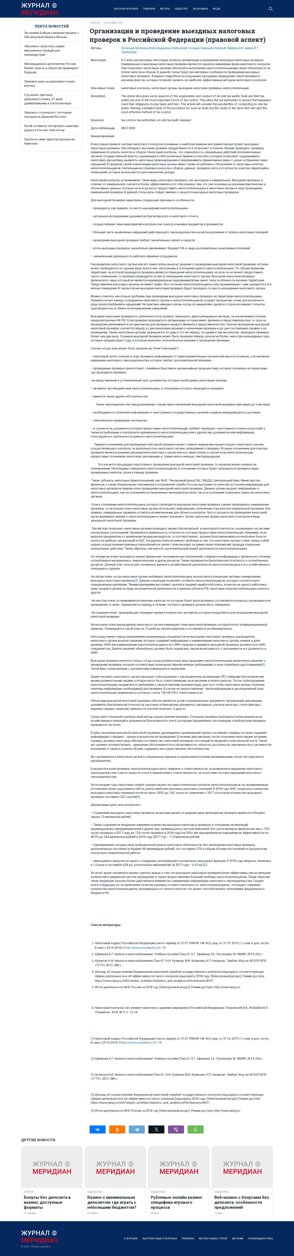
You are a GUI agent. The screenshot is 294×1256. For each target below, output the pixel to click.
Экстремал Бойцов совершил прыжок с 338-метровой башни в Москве (51, 35)
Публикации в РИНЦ (260, 1238)
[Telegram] (137, 1129)
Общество (181, 8)
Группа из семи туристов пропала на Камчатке (49, 141)
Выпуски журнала (126, 8)
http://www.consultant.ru (141, 948)
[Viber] (176, 1129)
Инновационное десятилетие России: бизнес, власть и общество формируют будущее (51, 68)
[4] (138, 797)
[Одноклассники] (117, 1129)
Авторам (237, 1238)
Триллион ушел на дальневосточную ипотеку (49, 83)
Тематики (149, 8)
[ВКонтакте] (98, 1129)
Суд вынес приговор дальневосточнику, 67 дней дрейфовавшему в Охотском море (47, 99)
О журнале (131, 1238)
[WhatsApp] (196, 1129)
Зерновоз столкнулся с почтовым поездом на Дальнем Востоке (47, 115)
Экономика (200, 8)
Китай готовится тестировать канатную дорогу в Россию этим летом (51, 128)
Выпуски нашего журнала (160, 1238)
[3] (263, 664)
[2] (136, 580)
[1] (176, 348)
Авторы (165, 8)
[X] (156, 1129)
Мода (216, 8)
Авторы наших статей (213, 1238)
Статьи (95, 22)
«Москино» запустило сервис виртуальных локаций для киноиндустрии (44, 50)
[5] (205, 865)
